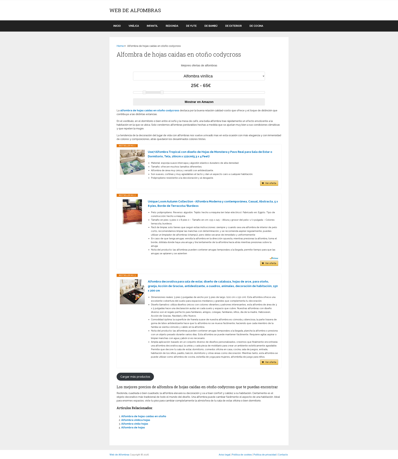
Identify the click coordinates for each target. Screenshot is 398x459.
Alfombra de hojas (133, 427)
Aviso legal (224, 454)
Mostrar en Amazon (199, 102)
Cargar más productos (135, 376)
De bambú (211, 25)
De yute (191, 25)
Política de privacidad (265, 454)
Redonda (172, 25)
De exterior (233, 25)
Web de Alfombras (135, 10)
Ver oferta (270, 183)
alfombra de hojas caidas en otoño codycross (149, 110)
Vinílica (134, 25)
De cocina (256, 25)
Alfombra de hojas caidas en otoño (143, 416)
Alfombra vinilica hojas (135, 420)
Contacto (283, 454)
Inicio (117, 25)
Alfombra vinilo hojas (134, 423)
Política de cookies (242, 454)
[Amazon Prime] (274, 258)
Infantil (152, 25)
